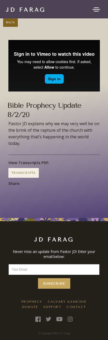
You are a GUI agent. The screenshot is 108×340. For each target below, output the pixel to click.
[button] (96, 9)
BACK (10, 22)
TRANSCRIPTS (24, 173)
